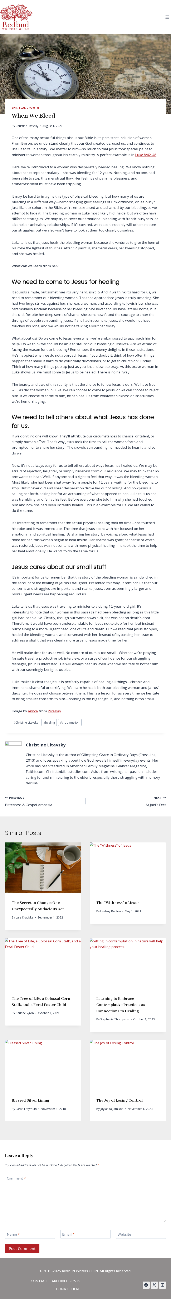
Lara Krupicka (24, 917)
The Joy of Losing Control (119, 1100)
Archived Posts (66, 1281)
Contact (39, 1281)
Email (68, 1234)
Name (13, 1234)
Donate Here (68, 1289)
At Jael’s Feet (156, 801)
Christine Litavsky (27, 126)
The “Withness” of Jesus (118, 902)
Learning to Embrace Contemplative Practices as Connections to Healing (120, 1005)
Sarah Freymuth (26, 1109)
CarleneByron (25, 1013)
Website (124, 1234)
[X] (154, 1285)
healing (49, 722)
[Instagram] (162, 1285)
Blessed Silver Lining (30, 1100)
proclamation (69, 722)
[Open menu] (167, 17)
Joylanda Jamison (111, 1109)
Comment (16, 1178)
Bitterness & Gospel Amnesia (28, 801)
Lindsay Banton (110, 911)
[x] (146, 1285)
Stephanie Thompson (114, 1019)
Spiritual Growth (25, 107)
